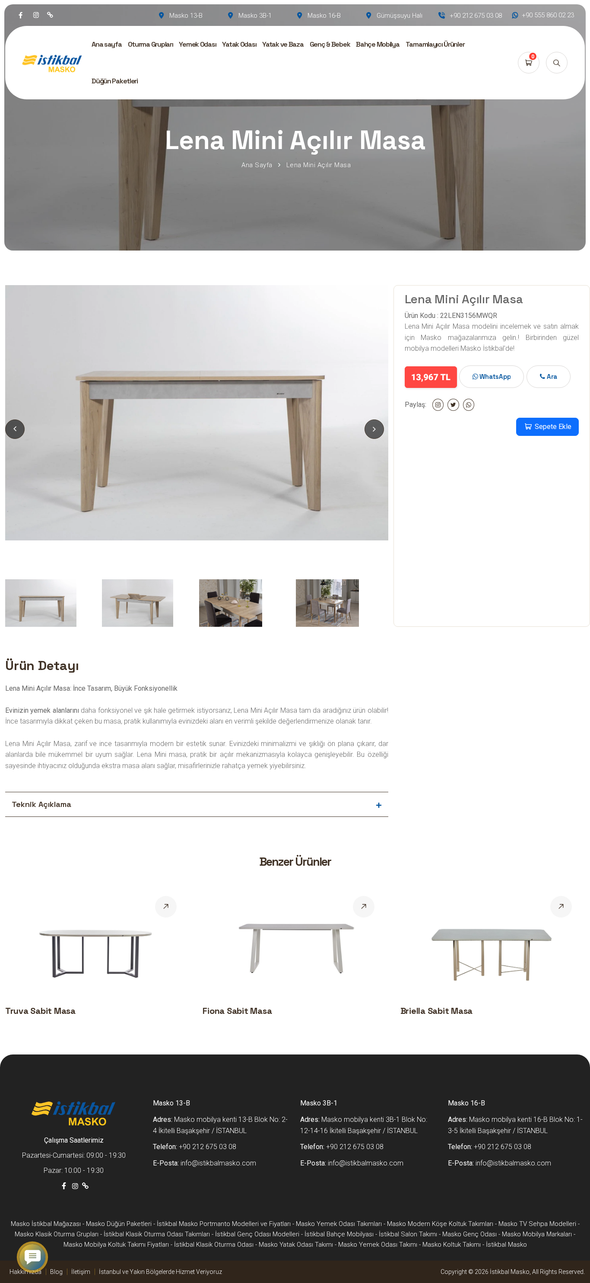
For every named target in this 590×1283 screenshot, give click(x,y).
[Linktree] (50, 15)
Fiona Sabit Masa (237, 1010)
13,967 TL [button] (430, 377)
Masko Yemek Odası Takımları (339, 1224)
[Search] (557, 62)
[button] (374, 429)
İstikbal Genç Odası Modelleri (257, 1234)
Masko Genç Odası (469, 1234)
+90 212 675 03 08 (207, 1147)
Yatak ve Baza (282, 44)
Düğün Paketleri (115, 81)
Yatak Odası (239, 44)
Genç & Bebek (330, 44)
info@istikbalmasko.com (218, 1163)
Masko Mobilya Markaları (537, 1234)
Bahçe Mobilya (377, 44)
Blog (56, 1271)
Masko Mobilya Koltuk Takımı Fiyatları (116, 1244)
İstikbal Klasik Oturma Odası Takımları (157, 1234)
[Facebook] (20, 15)
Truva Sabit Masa (40, 1010)
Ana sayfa (106, 44)
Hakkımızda (25, 1271)
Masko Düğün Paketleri (119, 1224)
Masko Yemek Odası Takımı (377, 1244)
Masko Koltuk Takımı (451, 1244)
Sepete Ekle (552, 426)
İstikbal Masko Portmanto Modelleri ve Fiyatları (224, 1224)
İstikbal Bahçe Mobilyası (339, 1234)
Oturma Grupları (150, 44)
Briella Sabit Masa (436, 1010)
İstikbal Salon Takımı (408, 1234)
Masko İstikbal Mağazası (46, 1224)
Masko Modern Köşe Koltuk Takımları (440, 1224)
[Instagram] (36, 15)
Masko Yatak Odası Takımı (296, 1244)
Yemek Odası (197, 44)
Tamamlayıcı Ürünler (435, 44)
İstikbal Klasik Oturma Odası (214, 1244)
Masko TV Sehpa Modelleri (537, 1224)
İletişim (80, 1271)
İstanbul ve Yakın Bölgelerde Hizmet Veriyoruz (160, 1271)
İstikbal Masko (506, 1244)
